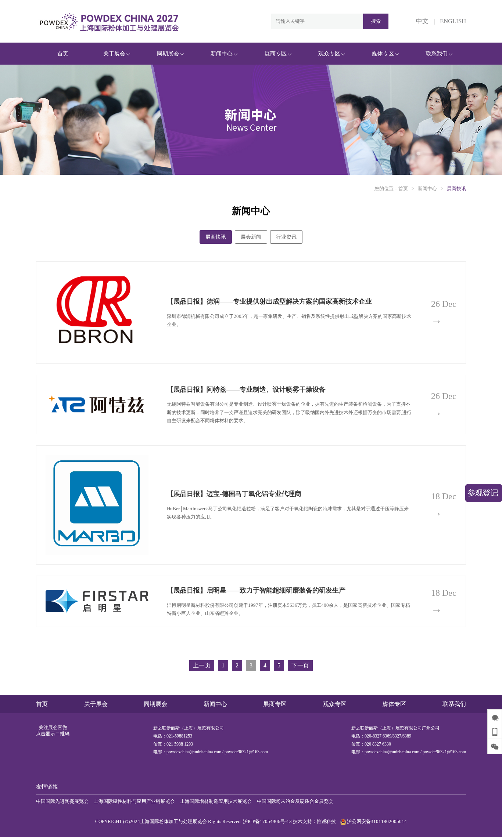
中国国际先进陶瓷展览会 (62, 801)
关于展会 (114, 54)
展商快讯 (456, 188)
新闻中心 (222, 54)
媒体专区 (383, 54)
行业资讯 (286, 237)
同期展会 (168, 54)
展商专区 (276, 54)
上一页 (202, 665)
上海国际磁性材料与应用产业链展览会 (134, 801)
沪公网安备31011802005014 (376, 821)
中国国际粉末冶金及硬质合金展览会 (295, 801)
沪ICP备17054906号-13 (267, 821)
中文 (422, 21)
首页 (62, 54)
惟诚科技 (326, 821)
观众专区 (329, 54)
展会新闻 (251, 237)
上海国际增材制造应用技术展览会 (216, 801)
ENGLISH (453, 21)
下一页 (300, 665)
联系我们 (437, 54)
